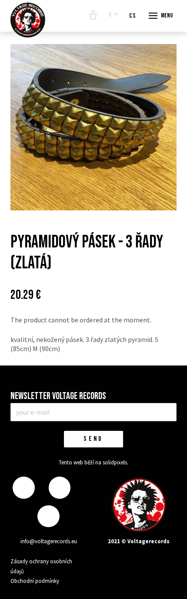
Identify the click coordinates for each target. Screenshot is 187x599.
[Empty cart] (93, 16)
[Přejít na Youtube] (48, 516)
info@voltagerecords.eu (48, 541)
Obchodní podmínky (34, 581)
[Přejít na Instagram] (59, 487)
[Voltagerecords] (27, 20)
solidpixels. (115, 462)
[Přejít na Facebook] (23, 487)
